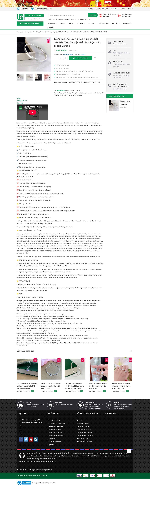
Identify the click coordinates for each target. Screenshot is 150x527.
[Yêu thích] (95, 58)
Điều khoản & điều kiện (55, 426)
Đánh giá (20, 103)
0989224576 (61, 90)
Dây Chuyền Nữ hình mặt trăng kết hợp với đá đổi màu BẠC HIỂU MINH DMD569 (27, 386)
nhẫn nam (82, 19)
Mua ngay (23, 380)
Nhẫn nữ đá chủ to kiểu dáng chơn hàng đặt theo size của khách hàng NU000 (122, 386)
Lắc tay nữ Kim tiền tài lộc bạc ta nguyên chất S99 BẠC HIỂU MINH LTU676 (51, 386)
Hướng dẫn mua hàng (84, 429)
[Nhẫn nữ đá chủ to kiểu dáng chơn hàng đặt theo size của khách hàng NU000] (122, 369)
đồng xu (62, 19)
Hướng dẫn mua (22, 100)
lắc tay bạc (75, 93)
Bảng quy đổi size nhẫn (84, 432)
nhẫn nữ (87, 19)
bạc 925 (58, 93)
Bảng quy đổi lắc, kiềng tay (85, 435)
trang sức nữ (61, 95)
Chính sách (114, 8)
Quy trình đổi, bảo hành (84, 441)
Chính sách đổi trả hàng (55, 435)
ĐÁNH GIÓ (103, 23)
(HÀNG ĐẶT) (127, 23)
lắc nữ (64, 93)
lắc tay (67, 19)
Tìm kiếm (93, 15)
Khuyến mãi (51, 438)
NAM (62, 23)
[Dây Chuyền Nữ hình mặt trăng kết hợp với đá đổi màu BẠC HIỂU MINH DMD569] (27, 369)
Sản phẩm (52, 23)
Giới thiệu (90, 8)
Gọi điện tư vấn (25, 8)
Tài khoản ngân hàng (102, 8)
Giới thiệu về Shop (54, 420)
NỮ (70, 23)
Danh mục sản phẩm (31, 23)
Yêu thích (130, 8)
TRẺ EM (91, 23)
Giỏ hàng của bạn (127, 14)
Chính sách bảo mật (54, 429)
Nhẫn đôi (51, 19)
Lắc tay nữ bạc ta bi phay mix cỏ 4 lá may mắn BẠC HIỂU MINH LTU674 (98, 386)
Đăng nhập (106, 14)
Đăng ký (113, 14)
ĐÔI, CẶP (80, 23)
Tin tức (115, 23)
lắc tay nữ (92, 93)
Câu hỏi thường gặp (83, 426)
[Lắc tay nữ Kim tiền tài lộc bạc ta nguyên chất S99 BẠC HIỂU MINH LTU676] (51, 369)
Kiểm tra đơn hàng (83, 423)
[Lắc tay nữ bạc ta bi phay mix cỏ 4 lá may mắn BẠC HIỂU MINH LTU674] (98, 369)
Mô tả (19, 98)
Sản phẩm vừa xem (116, 96)
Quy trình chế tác (82, 438)
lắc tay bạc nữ (84, 93)
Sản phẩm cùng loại (25, 351)
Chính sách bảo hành (55, 432)
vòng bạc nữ (71, 95)
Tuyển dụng (51, 444)
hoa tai (77, 19)
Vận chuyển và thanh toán (56, 423)
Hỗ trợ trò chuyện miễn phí (43, 8)
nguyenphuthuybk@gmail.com (42, 470)
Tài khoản (106, 16)
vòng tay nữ (79, 95)
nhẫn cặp (57, 19)
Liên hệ (123, 8)
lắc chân (71, 19)
